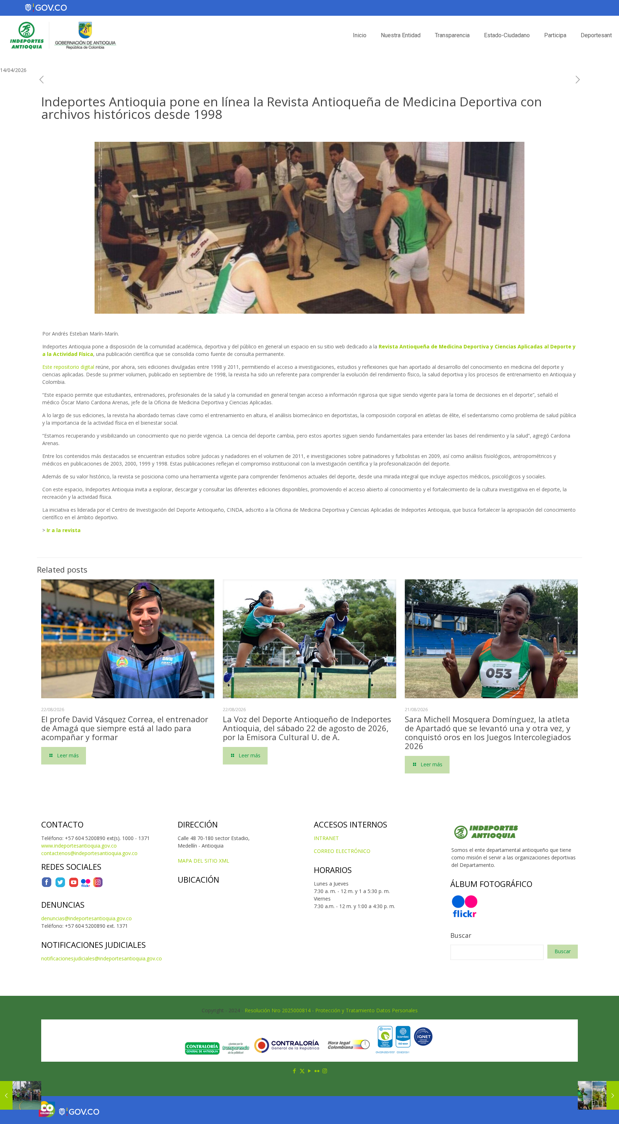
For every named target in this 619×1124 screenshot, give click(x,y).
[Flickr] (85, 885)
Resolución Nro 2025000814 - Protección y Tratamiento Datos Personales (331, 1010)
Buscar (460, 935)
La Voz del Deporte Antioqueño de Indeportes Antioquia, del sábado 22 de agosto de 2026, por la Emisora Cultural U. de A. (307, 728)
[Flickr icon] (317, 1070)
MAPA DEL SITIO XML (203, 860)
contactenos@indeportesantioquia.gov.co (89, 853)
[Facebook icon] (294, 1070)
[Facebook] (46, 885)
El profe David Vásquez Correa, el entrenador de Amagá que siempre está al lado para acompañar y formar (124, 728)
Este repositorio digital (68, 366)
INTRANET (326, 838)
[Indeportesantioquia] (62, 35)
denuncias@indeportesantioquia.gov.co (86, 918)
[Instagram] (97, 885)
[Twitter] (60, 885)
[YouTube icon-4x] (73, 885)
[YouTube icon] (309, 1070)
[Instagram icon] (324, 1070)
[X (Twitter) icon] (302, 1070)
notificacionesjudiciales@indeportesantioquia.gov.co (101, 958)
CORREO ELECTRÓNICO (342, 851)
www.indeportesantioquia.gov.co (79, 845)
